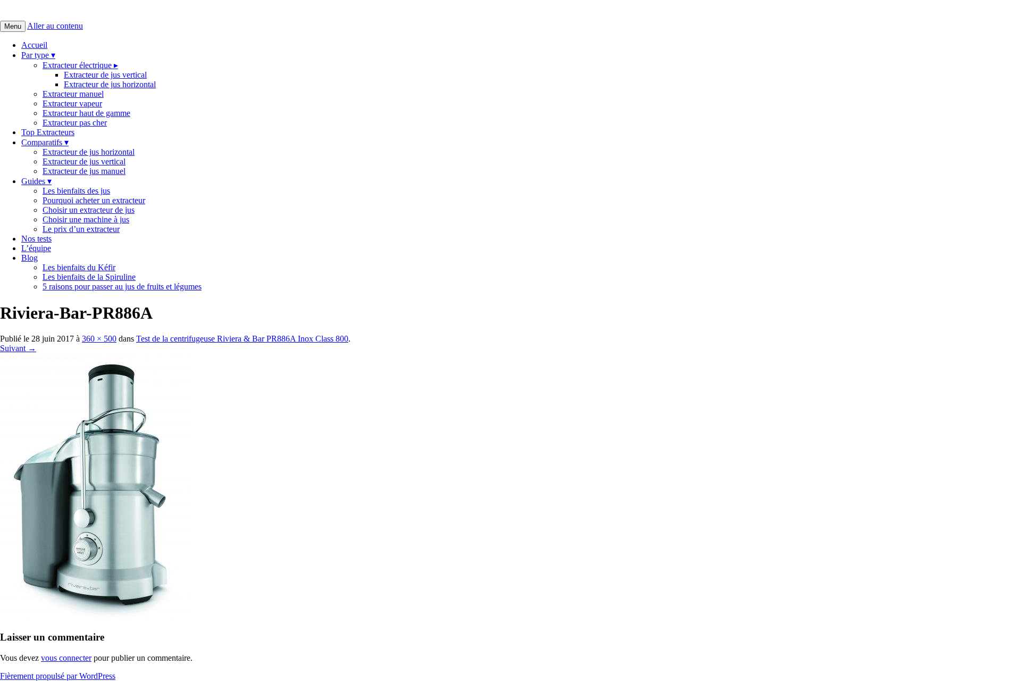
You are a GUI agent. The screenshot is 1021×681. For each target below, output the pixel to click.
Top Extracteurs (47, 132)
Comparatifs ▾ (45, 142)
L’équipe (36, 248)
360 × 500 (99, 338)
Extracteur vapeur (72, 103)
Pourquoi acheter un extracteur (94, 200)
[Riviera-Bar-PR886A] (95, 616)
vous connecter (66, 657)
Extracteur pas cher (75, 122)
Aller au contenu (55, 25)
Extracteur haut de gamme (86, 113)
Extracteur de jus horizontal (110, 84)
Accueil (34, 44)
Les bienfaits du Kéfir (79, 267)
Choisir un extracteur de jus (89, 209)
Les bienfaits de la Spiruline (89, 276)
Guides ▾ (36, 181)
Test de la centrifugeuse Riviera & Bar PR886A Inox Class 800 (242, 338)
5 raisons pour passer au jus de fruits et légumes (122, 286)
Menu (12, 26)
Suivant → (18, 348)
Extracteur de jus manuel (84, 171)
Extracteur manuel (73, 93)
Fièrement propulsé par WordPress (57, 675)
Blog (29, 257)
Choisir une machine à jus (86, 219)
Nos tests (36, 238)
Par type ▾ (38, 55)
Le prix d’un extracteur (81, 229)
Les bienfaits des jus (76, 190)
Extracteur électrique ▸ (80, 65)
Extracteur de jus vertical (105, 74)
